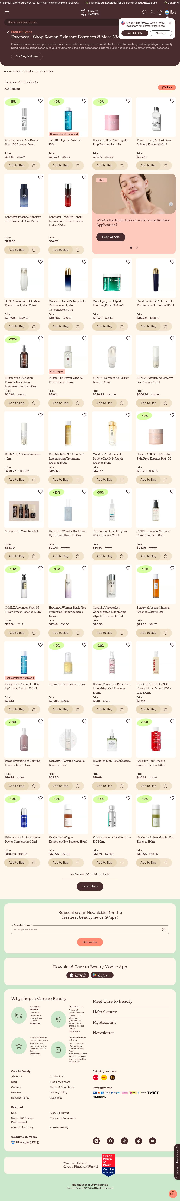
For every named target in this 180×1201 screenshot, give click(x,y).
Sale (14, 1113)
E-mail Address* (22, 925)
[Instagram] (96, 1140)
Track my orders (60, 1082)
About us (16, 1076)
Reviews (16, 1092)
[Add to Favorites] (40, 101)
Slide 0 (131, 248)
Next (171, 204)
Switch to (135, 33)
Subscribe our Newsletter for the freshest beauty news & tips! (123, 2)
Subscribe (90, 942)
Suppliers (56, 1098)
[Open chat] (173, 1194)
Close (170, 23)
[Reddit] (138, 1140)
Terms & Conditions (62, 1087)
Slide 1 (137, 248)
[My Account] (152, 12)
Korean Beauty (59, 1127)
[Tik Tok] (124, 1140)
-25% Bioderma (59, 1113)
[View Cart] (160, 12)
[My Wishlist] (144, 12)
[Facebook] (110, 1140)
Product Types (21, 32)
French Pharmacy (22, 1127)
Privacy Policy (58, 1092)
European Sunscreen (63, 1118)
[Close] (177, 1146)
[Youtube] (152, 1140)
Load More (90, 886)
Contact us (57, 1076)
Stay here (161, 33)
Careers (16, 1087)
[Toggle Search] (14, 12)
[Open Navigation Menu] (7, 12)
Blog (14, 1082)
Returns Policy (20, 1098)
